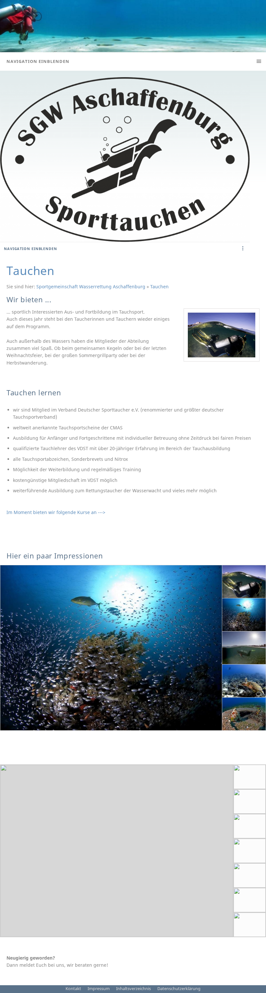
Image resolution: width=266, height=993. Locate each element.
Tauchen (159, 286)
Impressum (99, 988)
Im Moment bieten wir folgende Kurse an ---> (55, 512)
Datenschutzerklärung (178, 988)
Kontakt (73, 988)
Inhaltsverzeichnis (133, 988)
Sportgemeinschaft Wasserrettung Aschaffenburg (90, 286)
